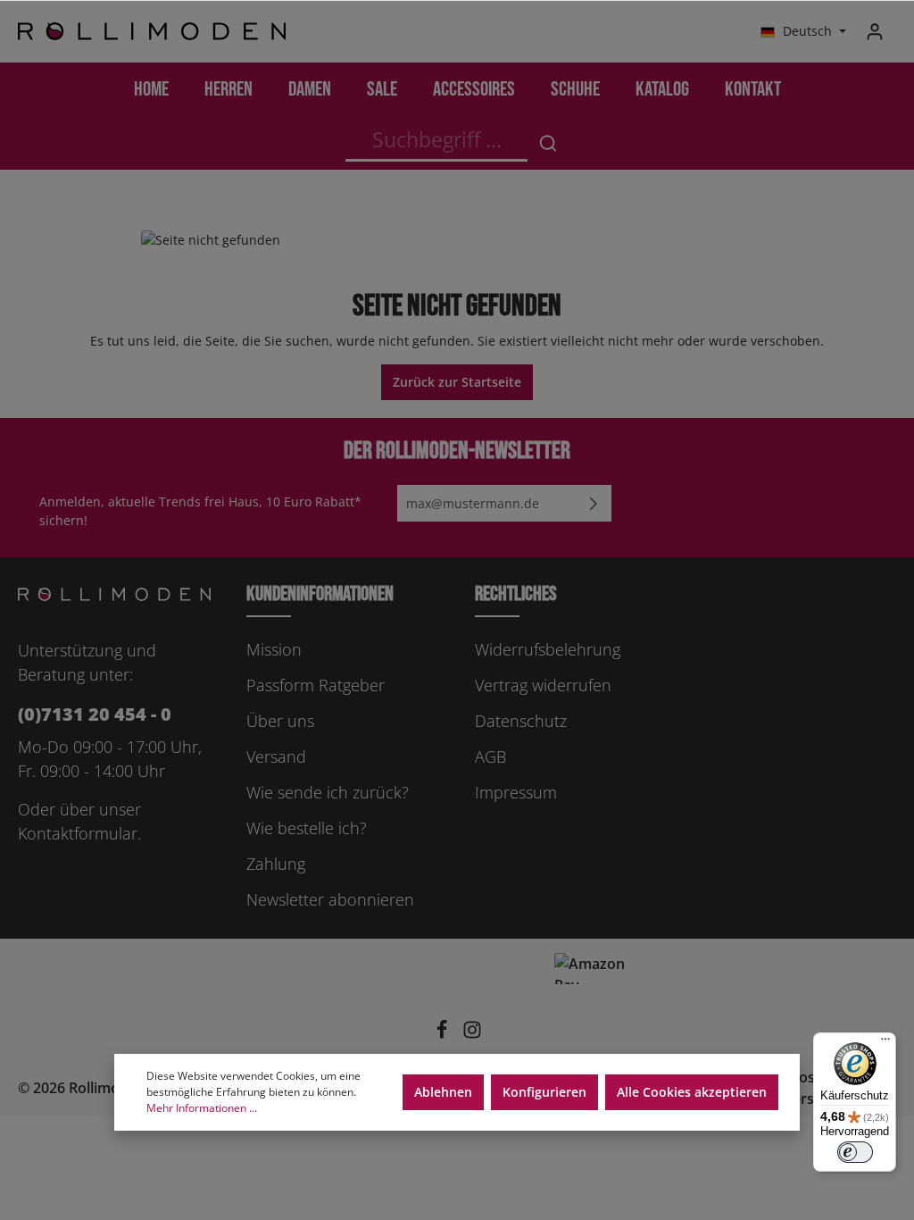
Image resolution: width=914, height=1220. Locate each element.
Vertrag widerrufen (543, 685)
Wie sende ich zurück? (327, 792)
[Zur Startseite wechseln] (152, 31)
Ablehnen (443, 1091)
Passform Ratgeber (315, 685)
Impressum (516, 792)
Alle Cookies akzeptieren (692, 1091)
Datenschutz (521, 720)
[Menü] (885, 1043)
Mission (274, 649)
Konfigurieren (544, 1091)
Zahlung (275, 863)
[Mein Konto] (875, 31)
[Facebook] (443, 1034)
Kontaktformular (77, 833)
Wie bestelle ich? (306, 828)
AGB (490, 756)
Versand (276, 756)
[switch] (855, 1152)
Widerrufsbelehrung (547, 649)
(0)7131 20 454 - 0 (94, 714)
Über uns (280, 720)
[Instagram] (472, 1034)
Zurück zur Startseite (457, 381)
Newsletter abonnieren (330, 899)
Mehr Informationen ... (201, 1108)
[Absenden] (593, 503)
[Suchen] (548, 143)
